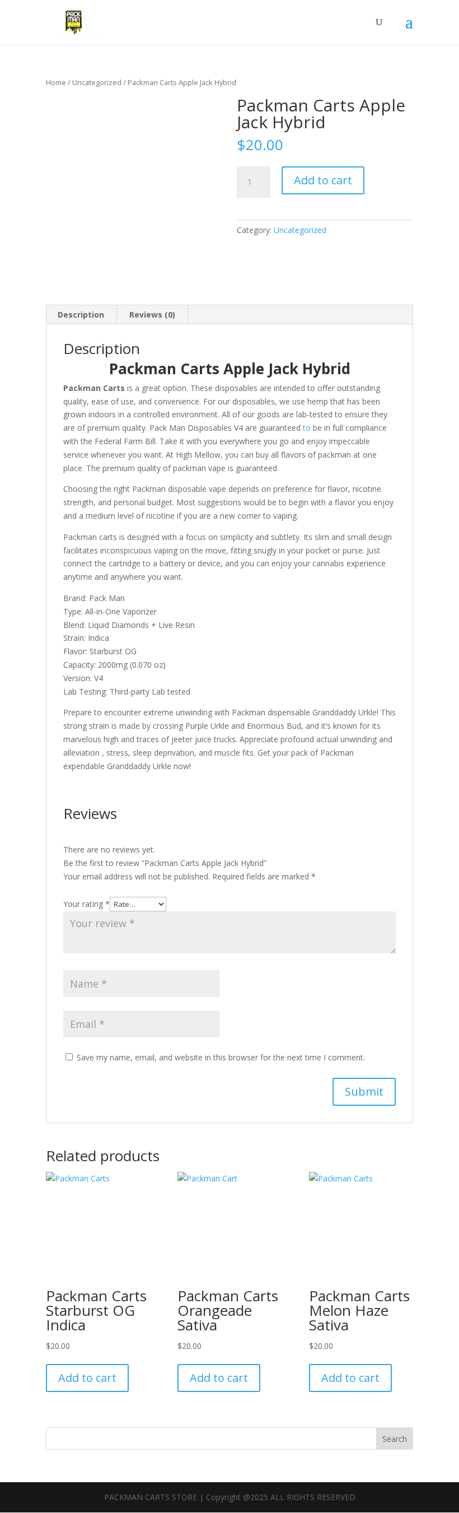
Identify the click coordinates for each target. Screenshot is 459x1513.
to (307, 427)
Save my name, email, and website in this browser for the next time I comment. (221, 1057)
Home (56, 82)
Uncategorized (96, 82)
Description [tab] (81, 314)
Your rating (86, 904)
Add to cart (323, 180)
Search (394, 1438)
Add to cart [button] (87, 1377)
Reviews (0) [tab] (152, 314)
